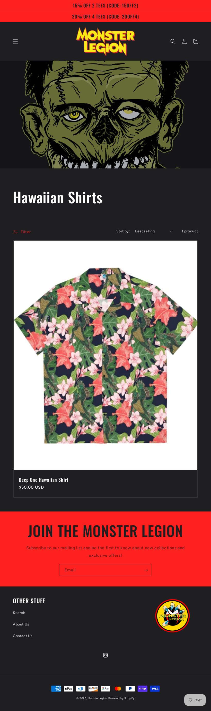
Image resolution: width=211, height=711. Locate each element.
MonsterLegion (97, 698)
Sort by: (123, 231)
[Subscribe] (146, 570)
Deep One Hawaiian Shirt (43, 479)
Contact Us (23, 636)
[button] (15, 41)
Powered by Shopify (121, 698)
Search (19, 613)
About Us (21, 624)
